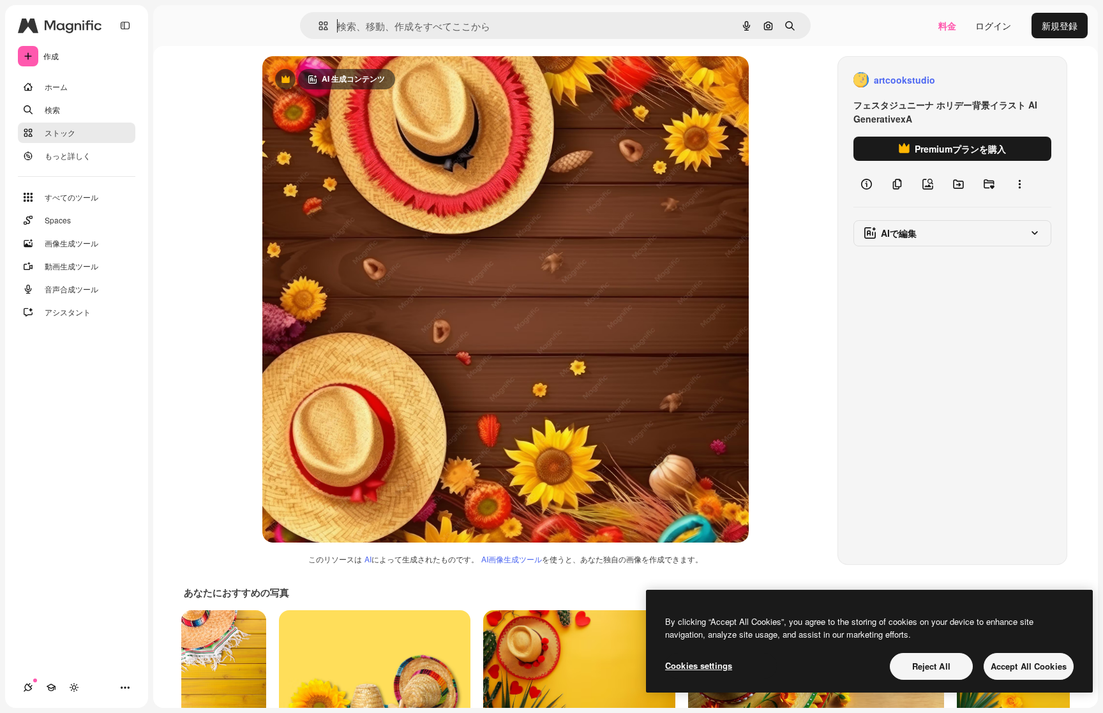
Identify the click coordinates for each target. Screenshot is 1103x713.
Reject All (931, 666)
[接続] (28, 687)
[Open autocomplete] (318, 26)
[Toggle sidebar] (125, 25)
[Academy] (51, 687)
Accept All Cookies (1029, 666)
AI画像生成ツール (511, 558)
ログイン (993, 25)
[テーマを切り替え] (74, 687)
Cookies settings (698, 665)
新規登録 (1059, 25)
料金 (947, 25)
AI (367, 558)
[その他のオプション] (1019, 184)
